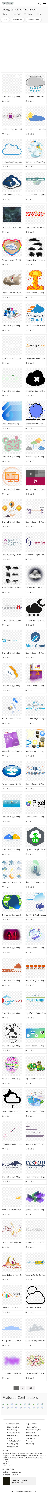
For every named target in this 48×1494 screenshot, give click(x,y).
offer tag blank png (13, 1441)
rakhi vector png (12, 1438)
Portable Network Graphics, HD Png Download (19, 260)
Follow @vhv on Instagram (12, 1472)
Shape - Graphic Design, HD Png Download (18, 424)
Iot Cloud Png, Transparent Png (14, 162)
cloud (5, 19)
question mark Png (32, 1435)
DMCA (5, 1463)
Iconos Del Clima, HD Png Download (16, 882)
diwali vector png (13, 1427)
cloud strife (17, 19)
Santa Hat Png (30, 1438)
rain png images (12, 1435)
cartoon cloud (33, 19)
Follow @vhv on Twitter (11, 1474)
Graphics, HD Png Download (13, 555)
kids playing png (12, 1444)
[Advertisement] (24, 48)
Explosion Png (31, 1433)
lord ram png (12, 1430)
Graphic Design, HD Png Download (15, 96)
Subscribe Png (32, 1427)
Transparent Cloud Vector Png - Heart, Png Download (22, 1340)
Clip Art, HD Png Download (36, 849)
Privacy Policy (7, 1465)
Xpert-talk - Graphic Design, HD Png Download (20, 1209)
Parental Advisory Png (33, 1430)
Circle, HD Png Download (12, 129)
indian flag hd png (13, 1433)
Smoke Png (30, 1444)
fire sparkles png (13, 1447)
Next (30, 1387)
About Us (6, 1462)
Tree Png (29, 1441)
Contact (5, 1460)
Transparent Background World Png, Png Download (21, 915)
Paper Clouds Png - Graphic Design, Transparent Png (22, 195)
